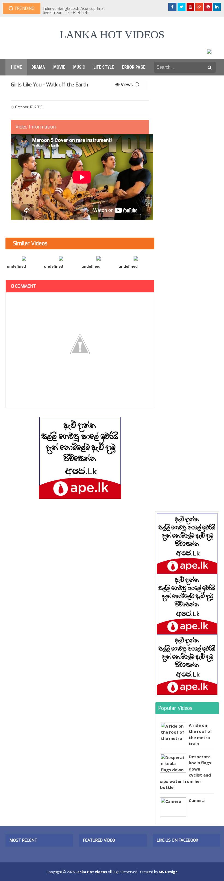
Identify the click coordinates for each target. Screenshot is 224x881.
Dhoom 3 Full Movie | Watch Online (75, 8)
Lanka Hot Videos (112, 34)
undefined (16, 266)
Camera (197, 800)
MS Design (168, 871)
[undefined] (24, 258)
